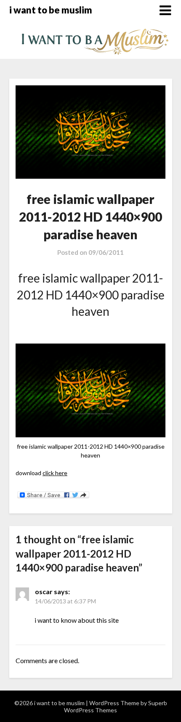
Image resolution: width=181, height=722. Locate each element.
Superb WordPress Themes (115, 706)
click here (55, 472)
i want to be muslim (50, 10)
